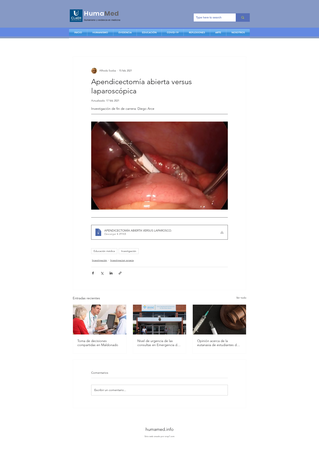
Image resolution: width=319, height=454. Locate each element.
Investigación (128, 251)
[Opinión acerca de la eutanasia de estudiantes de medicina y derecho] (219, 319)
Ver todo (241, 297)
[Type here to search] (243, 17)
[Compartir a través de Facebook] (93, 273)
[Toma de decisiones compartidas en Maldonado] (99, 319)
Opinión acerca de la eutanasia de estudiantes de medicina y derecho (218, 343)
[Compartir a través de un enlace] (120, 273)
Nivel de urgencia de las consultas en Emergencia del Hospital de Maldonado (158, 343)
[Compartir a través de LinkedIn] (111, 273)
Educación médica (104, 251)
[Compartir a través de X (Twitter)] (102, 273)
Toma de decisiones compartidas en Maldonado (97, 343)
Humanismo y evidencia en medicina (102, 20)
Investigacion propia (122, 260)
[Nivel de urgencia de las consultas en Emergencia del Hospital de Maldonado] (159, 319)
